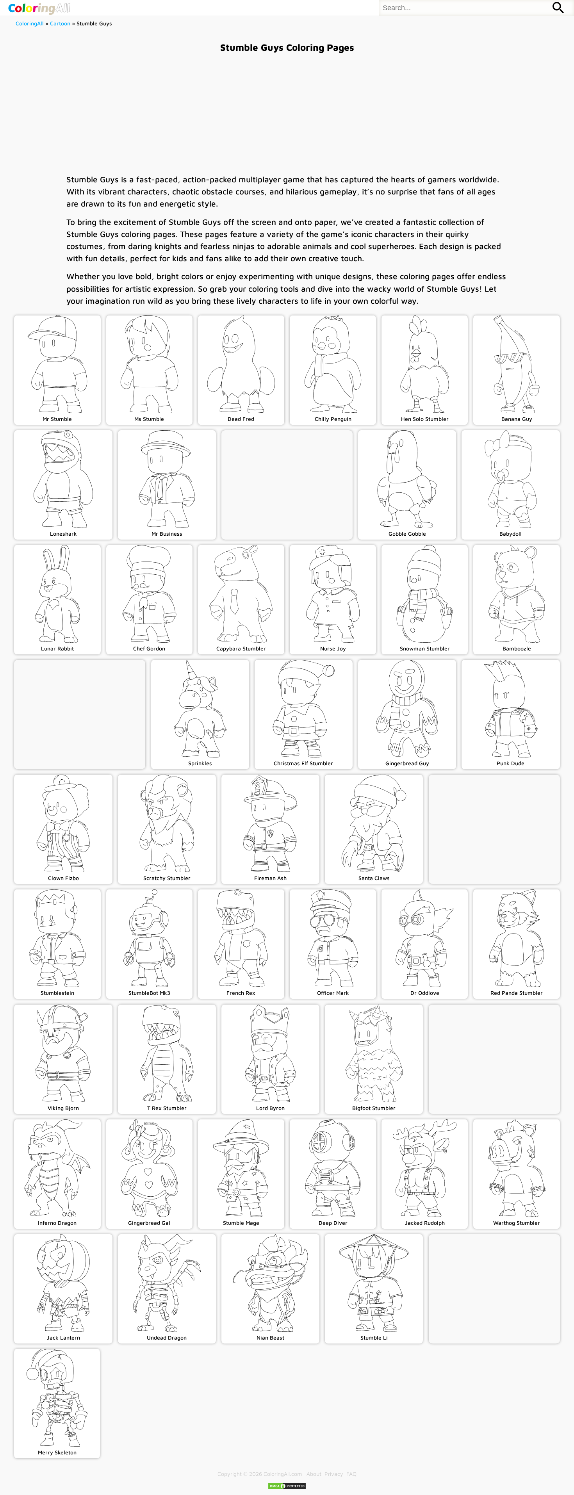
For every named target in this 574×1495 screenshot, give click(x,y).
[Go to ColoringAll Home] (39, 8)
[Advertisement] (287, 112)
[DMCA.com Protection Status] (287, 1487)
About (314, 1473)
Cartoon (60, 23)
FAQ (351, 1473)
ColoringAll (30, 23)
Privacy (333, 1473)
